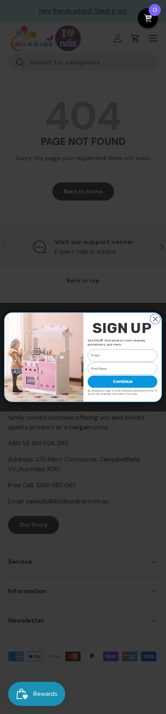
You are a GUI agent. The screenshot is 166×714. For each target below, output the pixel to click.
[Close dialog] (155, 319)
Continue (122, 381)
